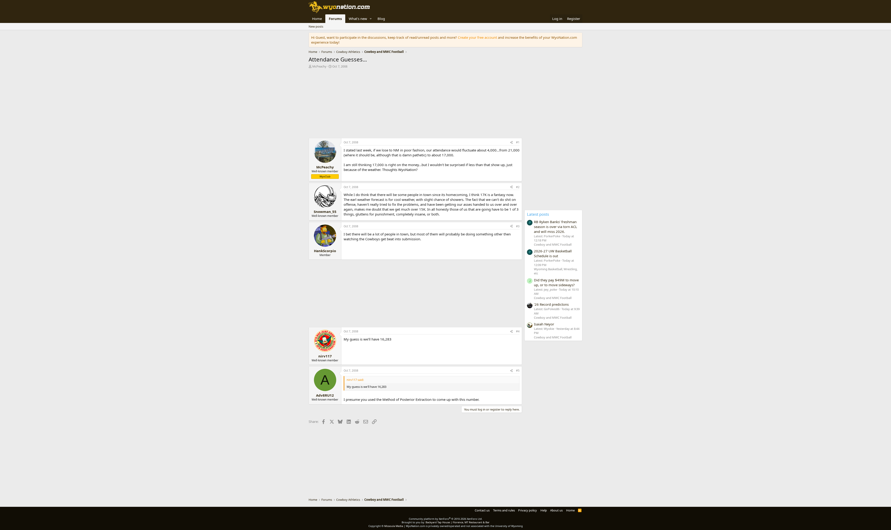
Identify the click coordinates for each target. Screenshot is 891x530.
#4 (518, 331)
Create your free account (477, 37)
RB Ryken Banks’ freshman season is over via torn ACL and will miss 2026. (555, 226)
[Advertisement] (415, 104)
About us (556, 510)
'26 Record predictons (551, 304)
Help (543, 510)
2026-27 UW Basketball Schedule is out (553, 253)
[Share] (511, 142)
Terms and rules (504, 510)
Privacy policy (527, 510)
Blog (381, 18)
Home (317, 18)
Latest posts (538, 214)
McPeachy (319, 66)
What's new (358, 18)
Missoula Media (393, 526)
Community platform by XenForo (445, 518)
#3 (518, 226)
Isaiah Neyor (544, 324)
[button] (371, 18)
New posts (316, 26)
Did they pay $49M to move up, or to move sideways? (556, 282)
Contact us (482, 510)
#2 (518, 187)
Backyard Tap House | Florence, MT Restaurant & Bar (458, 522)
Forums (335, 18)
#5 (518, 371)
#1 (518, 142)
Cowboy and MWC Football (552, 244)
